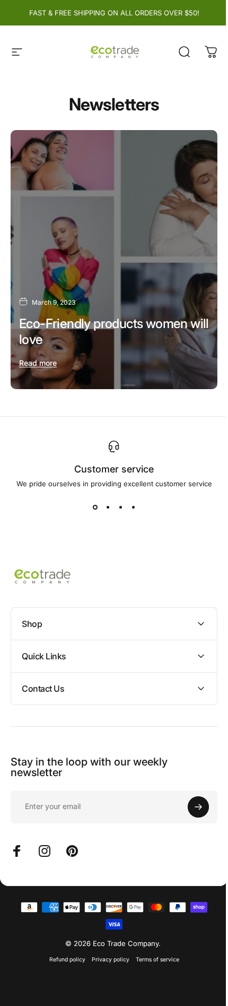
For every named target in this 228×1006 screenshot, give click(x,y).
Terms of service (153, 949)
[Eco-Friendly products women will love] (114, 259)
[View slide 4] (133, 507)
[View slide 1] (95, 507)
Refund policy (63, 949)
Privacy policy (106, 949)
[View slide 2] (107, 507)
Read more (38, 362)
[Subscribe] (190, 796)
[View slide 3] (120, 507)
